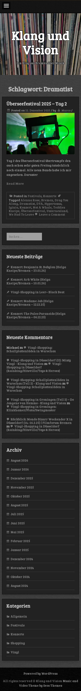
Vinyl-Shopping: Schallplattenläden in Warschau (31, 349)
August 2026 (19, 460)
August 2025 (19, 505)
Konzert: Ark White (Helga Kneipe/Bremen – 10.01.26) (28, 281)
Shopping (18, 643)
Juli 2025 (17, 514)
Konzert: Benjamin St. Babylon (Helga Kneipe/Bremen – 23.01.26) (36, 269)
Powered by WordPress (40, 673)
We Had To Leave (21, 214)
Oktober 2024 (20, 577)
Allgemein (19, 616)
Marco (66, 110)
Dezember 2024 (22, 559)
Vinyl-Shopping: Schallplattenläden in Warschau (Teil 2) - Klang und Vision (37, 381)
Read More (15, 183)
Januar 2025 (20, 550)
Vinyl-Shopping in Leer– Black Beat (37, 292)
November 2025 (22, 487)
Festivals (35, 196)
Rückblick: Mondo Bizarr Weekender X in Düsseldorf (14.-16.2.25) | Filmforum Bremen (39, 421)
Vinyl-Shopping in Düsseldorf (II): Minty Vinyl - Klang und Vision (38, 362)
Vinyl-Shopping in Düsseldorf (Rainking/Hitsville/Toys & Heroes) (34, 367)
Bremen (47, 200)
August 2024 (19, 586)
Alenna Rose (30, 200)
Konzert (25, 207)
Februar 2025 (20, 541)
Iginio (13, 207)
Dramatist (27, 203)
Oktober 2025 (20, 496)
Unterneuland (57, 211)
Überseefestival (33, 211)
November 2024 (22, 568)
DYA (39, 203)
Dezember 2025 (22, 478)
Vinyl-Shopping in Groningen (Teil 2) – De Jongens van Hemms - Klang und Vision (40, 401)
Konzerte (49, 196)
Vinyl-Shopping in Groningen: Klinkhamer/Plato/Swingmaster (31, 408)
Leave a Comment (51, 214)
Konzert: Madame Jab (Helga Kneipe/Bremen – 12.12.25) (29, 302)
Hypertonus (52, 203)
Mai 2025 (17, 532)
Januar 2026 (20, 469)
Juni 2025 (18, 523)
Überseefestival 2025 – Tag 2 (36, 103)
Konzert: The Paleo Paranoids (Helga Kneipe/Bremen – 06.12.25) (35, 315)
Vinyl (15, 652)
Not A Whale (42, 207)
